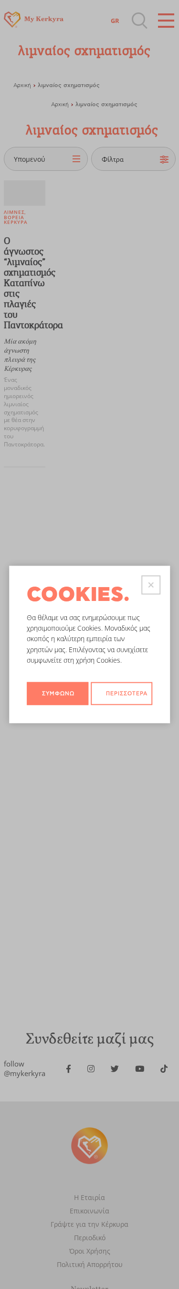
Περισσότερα (126, 693)
